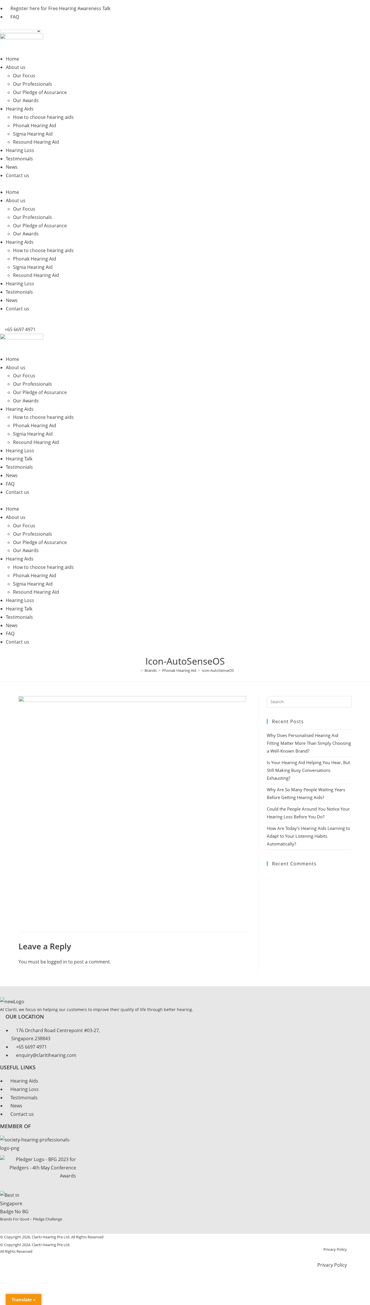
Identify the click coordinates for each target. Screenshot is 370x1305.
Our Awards (26, 100)
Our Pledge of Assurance (40, 92)
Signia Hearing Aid (33, 134)
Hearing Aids (20, 109)
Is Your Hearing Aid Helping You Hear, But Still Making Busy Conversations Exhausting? (308, 770)
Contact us (17, 175)
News (12, 167)
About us (15, 67)
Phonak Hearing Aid (34, 125)
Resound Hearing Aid (36, 142)
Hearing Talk (19, 458)
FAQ (10, 484)
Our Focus (24, 75)
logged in (57, 962)
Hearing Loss (20, 150)
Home (12, 59)
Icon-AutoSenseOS (218, 670)
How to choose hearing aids (43, 117)
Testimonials (19, 158)
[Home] (137, 670)
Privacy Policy (335, 1249)
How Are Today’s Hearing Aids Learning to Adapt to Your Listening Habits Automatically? (308, 836)
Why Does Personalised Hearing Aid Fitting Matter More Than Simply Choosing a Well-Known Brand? (309, 743)
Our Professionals (32, 84)
